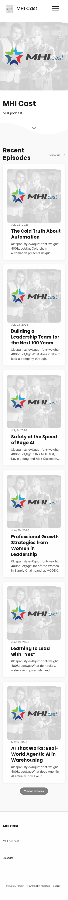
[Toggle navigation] (55, 8)
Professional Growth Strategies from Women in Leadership (35, 546)
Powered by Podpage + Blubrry (43, 885)
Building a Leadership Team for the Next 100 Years (35, 337)
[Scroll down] (34, 128)
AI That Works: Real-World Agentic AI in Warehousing (35, 754)
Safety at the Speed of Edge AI (34, 440)
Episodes (8, 857)
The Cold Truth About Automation (36, 234)
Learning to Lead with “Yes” (30, 651)
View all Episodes (34, 791)
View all (55, 155)
